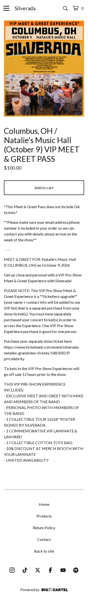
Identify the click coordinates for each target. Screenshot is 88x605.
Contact (44, 539)
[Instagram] (12, 570)
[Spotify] (75, 570)
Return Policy (44, 527)
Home (44, 504)
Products (44, 516)
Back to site (44, 551)
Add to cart (44, 187)
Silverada (25, 8)
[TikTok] (25, 570)
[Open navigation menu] (6, 8)
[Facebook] (50, 570)
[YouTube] (63, 570)
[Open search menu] (65, 8)
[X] (37, 570)
